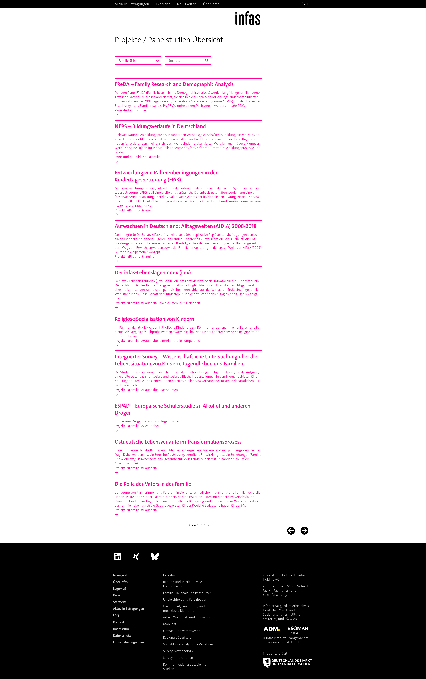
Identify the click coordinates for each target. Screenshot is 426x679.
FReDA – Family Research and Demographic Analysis (174, 84)
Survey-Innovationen (178, 657)
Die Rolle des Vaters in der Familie (153, 484)
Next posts (304, 530)
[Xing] (136, 556)
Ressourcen (169, 303)
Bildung (141, 157)
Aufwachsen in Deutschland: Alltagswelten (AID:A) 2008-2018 (186, 226)
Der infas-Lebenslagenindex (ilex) (153, 272)
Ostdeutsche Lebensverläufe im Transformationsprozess (178, 441)
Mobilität (169, 624)
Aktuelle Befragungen (132, 4)
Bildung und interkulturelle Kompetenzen (182, 584)
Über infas (211, 4)
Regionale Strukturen (178, 637)
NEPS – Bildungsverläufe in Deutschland (160, 126)
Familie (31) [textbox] (126, 60)
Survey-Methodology (178, 651)
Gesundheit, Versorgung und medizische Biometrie (184, 608)
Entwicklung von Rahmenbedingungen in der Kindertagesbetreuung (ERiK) (166, 176)
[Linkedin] (118, 556)
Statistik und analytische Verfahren (188, 644)
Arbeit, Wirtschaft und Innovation (187, 617)
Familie (140, 110)
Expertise (163, 4)
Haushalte (150, 303)
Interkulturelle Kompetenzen (182, 341)
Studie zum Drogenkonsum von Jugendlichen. (148, 421)
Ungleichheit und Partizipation (185, 599)
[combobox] (138, 60)
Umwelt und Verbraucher (181, 631)
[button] (303, 3)
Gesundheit (151, 426)
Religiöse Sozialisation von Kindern (154, 319)
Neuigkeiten (186, 4)
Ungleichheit (190, 303)
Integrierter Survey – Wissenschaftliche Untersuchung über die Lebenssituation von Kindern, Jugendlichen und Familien (186, 360)
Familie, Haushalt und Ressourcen (187, 593)
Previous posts (291, 530)
